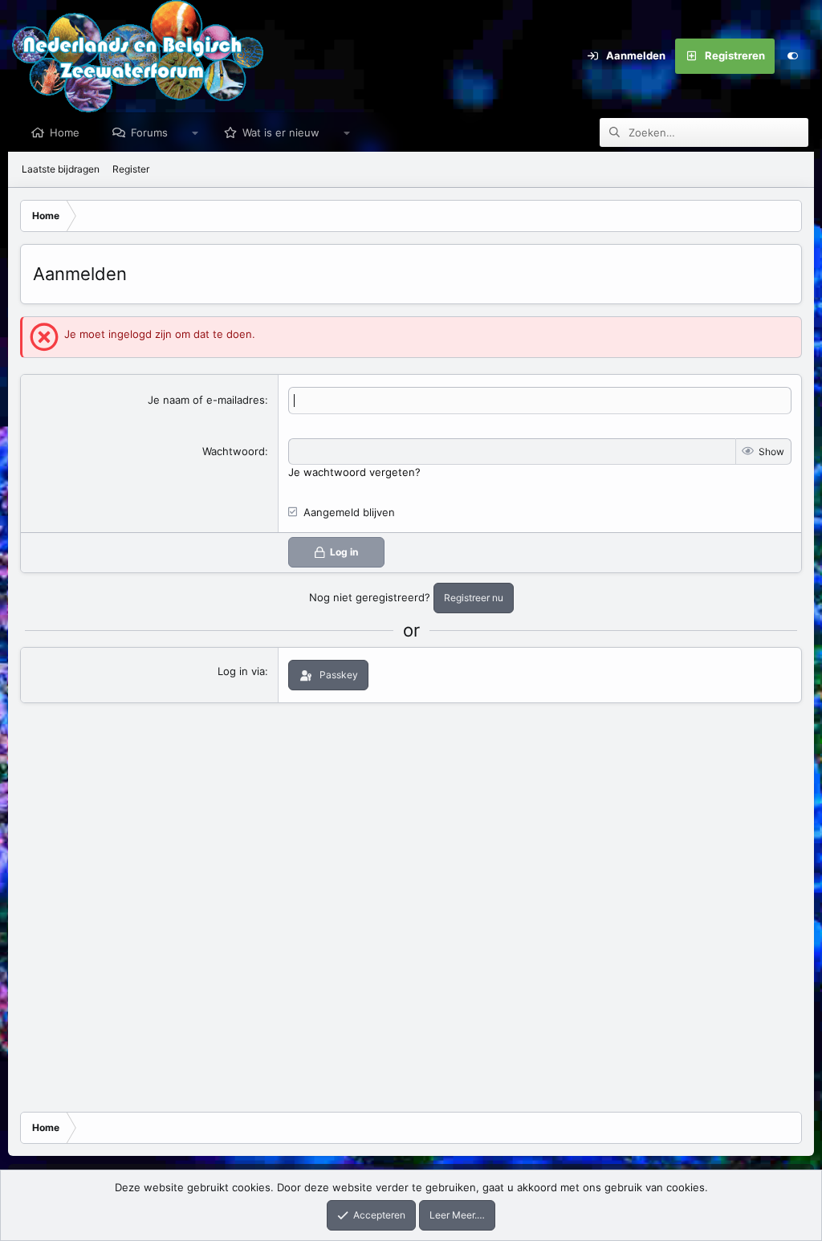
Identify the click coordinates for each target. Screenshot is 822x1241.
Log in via (241, 671)
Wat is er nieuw (280, 132)
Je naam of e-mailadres (206, 399)
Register (130, 169)
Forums (149, 132)
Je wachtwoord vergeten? (354, 472)
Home (64, 132)
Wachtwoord (233, 451)
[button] (195, 132)
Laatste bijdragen (61, 169)
